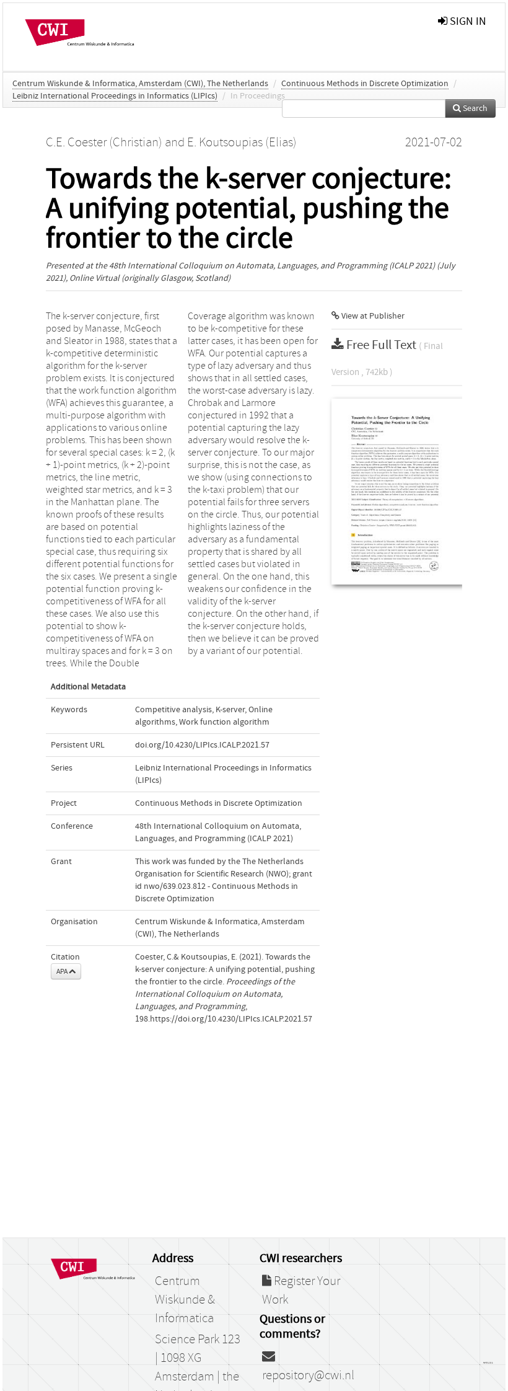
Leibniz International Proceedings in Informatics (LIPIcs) (114, 96)
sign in (466, 21)
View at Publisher (372, 316)
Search (474, 108)
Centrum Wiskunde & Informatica (185, 1300)
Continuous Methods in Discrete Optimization (365, 84)
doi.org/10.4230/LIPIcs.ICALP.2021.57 (202, 745)
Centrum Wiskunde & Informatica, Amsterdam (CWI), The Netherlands (140, 84)
